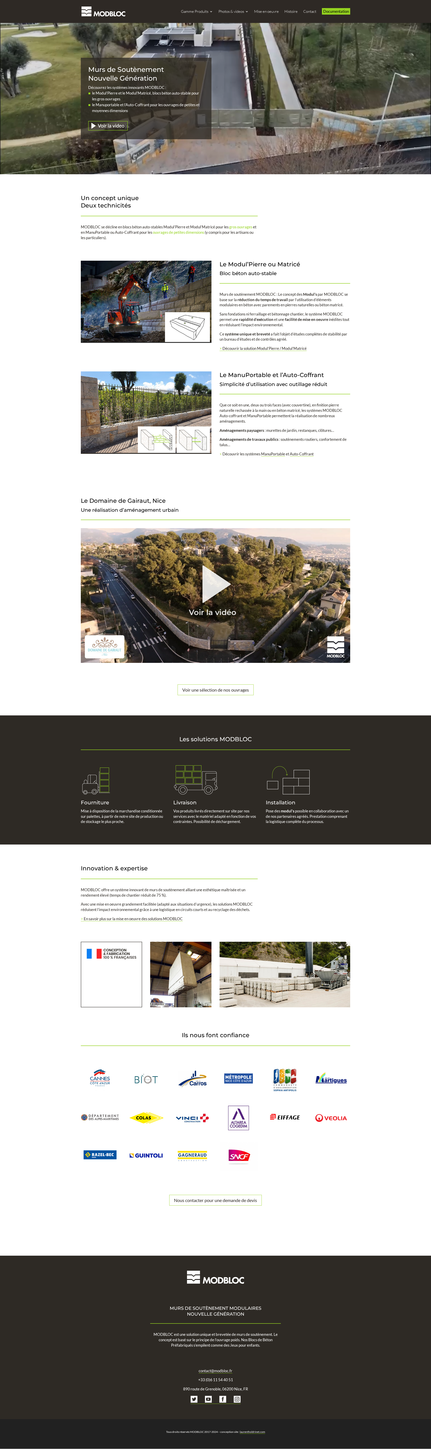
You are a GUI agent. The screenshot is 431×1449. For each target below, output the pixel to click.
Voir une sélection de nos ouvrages (215, 690)
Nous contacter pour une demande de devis (215, 1200)
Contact (309, 12)
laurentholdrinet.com (252, 1432)
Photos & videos (231, 12)
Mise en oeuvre (266, 12)
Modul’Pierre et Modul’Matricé (189, 227)
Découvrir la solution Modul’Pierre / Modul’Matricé (263, 348)
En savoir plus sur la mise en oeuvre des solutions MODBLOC (132, 918)
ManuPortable (98, 232)
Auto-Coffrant (127, 232)
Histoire (291, 12)
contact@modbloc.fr (215, 1370)
